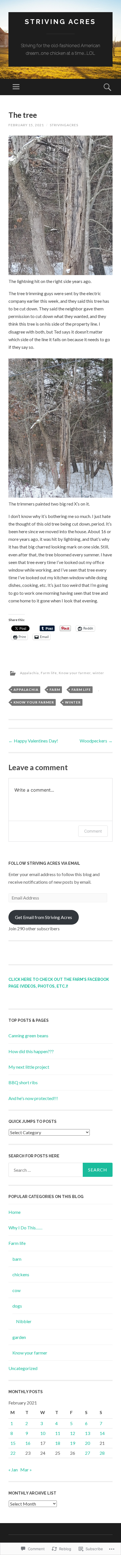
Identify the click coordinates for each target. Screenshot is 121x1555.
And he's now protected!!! (33, 1098)
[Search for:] (60, 1170)
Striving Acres (60, 22)
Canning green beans (28, 1035)
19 (72, 1443)
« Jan (13, 1469)
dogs (17, 1305)
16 (27, 1443)
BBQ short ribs (23, 1082)
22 (12, 1453)
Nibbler (24, 1321)
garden (19, 1337)
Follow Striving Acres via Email (44, 863)
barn (16, 1259)
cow (16, 1290)
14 (102, 1433)
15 (12, 1443)
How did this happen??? (31, 1051)
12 (72, 1433)
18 (57, 1443)
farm (55, 689)
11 (57, 1433)
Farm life (49, 673)
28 (102, 1453)
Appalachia (29, 673)
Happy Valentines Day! (33, 740)
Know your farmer (75, 673)
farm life (81, 689)
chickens (20, 1274)
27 (87, 1453)
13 (87, 1433)
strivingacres (64, 125)
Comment (93, 831)
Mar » (26, 1469)
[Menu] (16, 87)
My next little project (28, 1067)
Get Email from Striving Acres (43, 917)
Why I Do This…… (25, 1227)
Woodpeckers (96, 740)
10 (42, 1433)
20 (87, 1443)
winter (98, 673)
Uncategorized (22, 1368)
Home (14, 1212)
